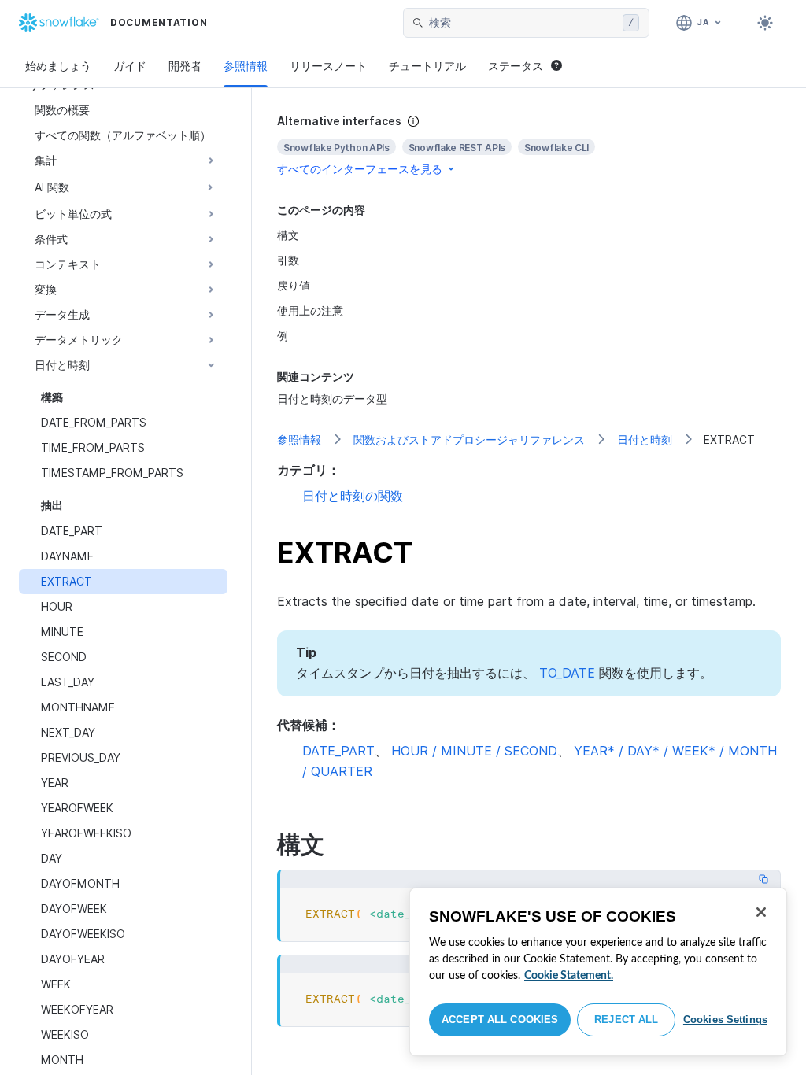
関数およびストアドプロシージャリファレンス (469, 439)
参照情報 (246, 65)
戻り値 (293, 285)
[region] (598, 972)
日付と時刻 (644, 439)
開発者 (185, 65)
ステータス (515, 65)
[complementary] (529, 145)
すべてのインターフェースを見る (359, 168)
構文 (288, 235)
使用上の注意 (310, 310)
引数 (288, 260)
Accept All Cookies (500, 1019)
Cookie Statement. (568, 975)
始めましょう (58, 65)
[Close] (761, 912)
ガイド (129, 65)
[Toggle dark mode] (765, 23)
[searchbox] (522, 23)
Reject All (626, 1019)
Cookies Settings (725, 1019)
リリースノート (328, 65)
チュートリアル (427, 65)
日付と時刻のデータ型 (332, 398)
